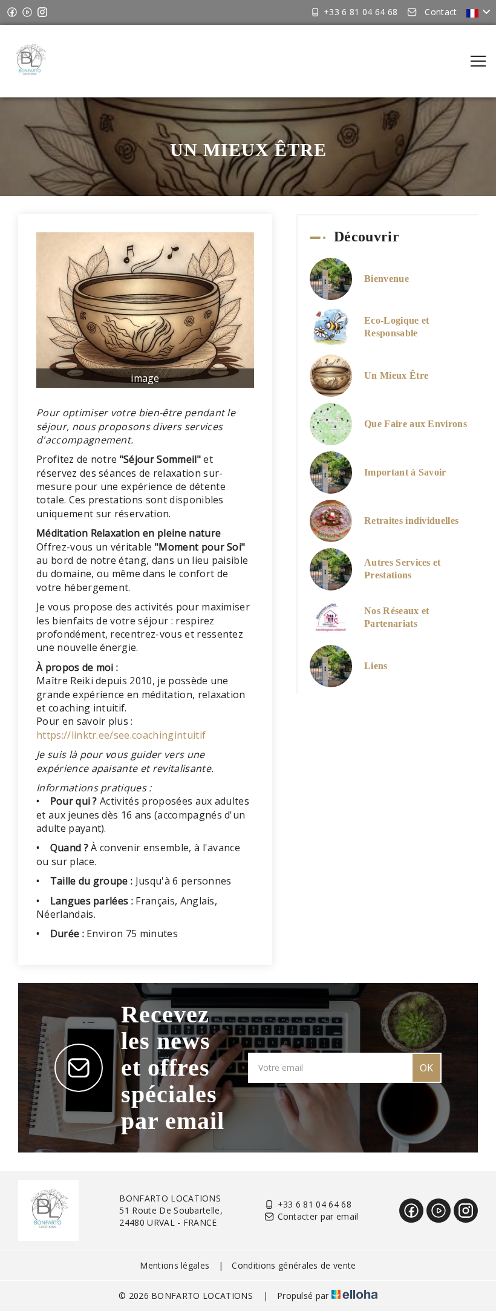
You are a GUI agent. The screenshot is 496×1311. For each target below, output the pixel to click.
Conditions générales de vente (294, 1265)
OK (426, 1067)
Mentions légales (174, 1265)
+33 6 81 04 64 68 (314, 1204)
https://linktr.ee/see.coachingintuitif (121, 735)
